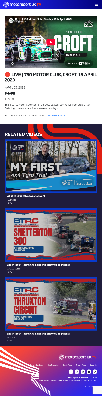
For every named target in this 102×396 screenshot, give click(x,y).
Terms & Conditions (36, 365)
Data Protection (53, 365)
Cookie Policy (67, 365)
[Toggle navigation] (96, 4)
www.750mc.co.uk (56, 115)
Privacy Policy (81, 365)
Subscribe (93, 365)
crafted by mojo (90, 387)
